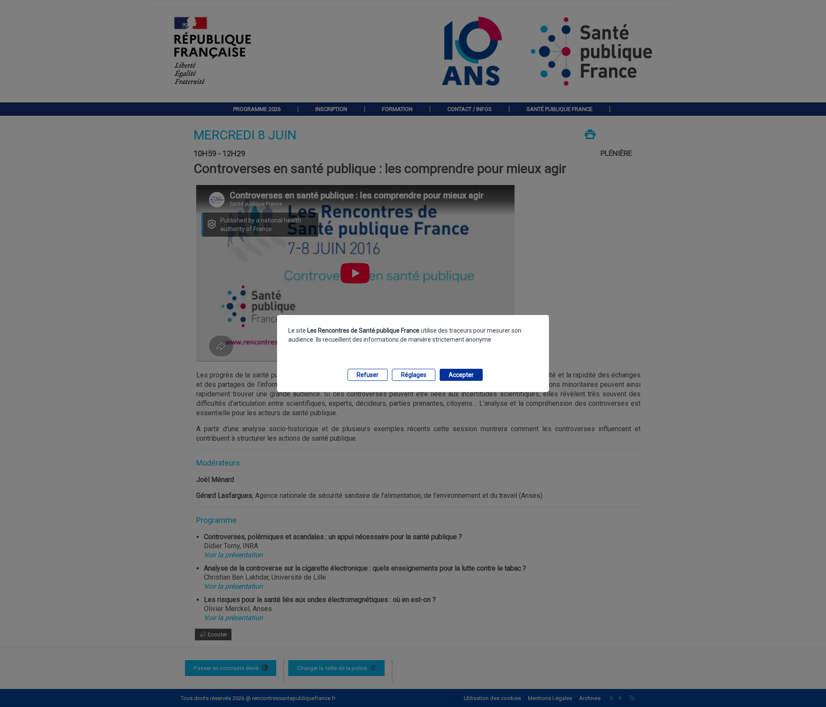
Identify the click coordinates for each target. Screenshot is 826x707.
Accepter (461, 374)
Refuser (368, 374)
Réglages (413, 374)
